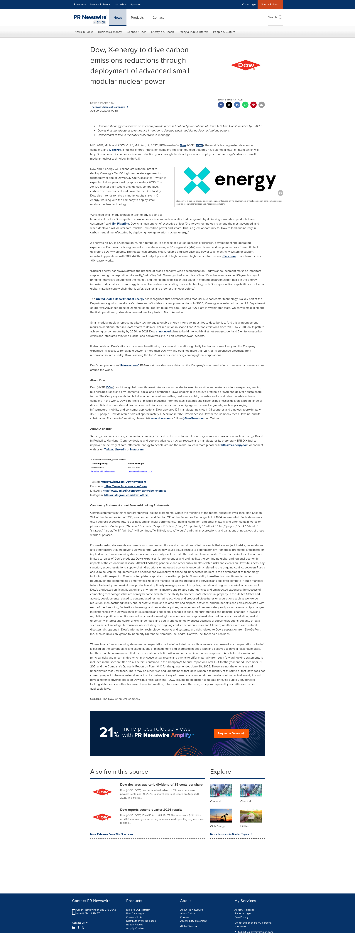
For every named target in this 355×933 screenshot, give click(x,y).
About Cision (187, 913)
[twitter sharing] (229, 105)
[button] (230, 180)
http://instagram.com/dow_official (126, 495)
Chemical (215, 801)
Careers (184, 917)
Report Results (134, 925)
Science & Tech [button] (136, 32)
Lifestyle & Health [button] (162, 32)
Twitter (108, 449)
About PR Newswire (191, 910)
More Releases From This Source (109, 834)
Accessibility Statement (193, 921)
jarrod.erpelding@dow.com (103, 471)
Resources (80, 4)
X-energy (115, 150)
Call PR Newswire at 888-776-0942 (96, 910)
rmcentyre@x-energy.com (140, 471)
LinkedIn (120, 449)
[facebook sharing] (221, 105)
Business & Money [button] (110, 32)
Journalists (120, 4)
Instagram (137, 449)
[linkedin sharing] (237, 105)
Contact (158, 17)
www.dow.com (160, 418)
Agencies (135, 4)
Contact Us (78, 923)
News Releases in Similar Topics (229, 834)
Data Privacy (241, 917)
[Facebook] (78, 927)
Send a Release (270, 4)
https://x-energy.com (234, 445)
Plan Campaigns (135, 913)
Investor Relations (100, 4)
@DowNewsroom (193, 418)
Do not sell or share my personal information (253, 924)
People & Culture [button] (224, 32)
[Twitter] (83, 927)
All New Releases (244, 910)
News (118, 17)
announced (163, 331)
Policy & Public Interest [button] (193, 32)
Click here (229, 256)
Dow (183, 145)
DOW (199, 145)
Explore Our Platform (138, 910)
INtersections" (129, 365)
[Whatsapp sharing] (245, 105)
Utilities (244, 826)
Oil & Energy (217, 826)
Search (272, 17)
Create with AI (134, 917)
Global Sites (187, 926)
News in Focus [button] (84, 32)
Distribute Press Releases (141, 921)
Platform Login (242, 913)
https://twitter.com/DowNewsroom (123, 482)
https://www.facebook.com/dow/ (125, 486)
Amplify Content (135, 928)
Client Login (249, 4)
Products (137, 17)
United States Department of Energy (120, 299)
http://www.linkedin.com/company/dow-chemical (135, 490)
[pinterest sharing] (253, 105)
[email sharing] (261, 105)
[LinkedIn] (74, 927)
